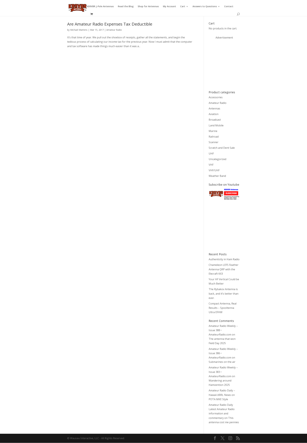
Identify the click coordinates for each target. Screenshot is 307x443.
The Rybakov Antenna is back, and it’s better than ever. (223, 293)
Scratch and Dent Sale (222, 148)
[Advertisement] (233, 65)
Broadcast (215, 119)
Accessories (216, 97)
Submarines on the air (222, 362)
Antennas (214, 108)
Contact (228, 6)
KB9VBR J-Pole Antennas (100, 6)
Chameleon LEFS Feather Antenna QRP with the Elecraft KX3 (223, 269)
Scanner (213, 142)
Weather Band (217, 176)
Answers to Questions (205, 6)
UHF (211, 153)
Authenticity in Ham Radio (224, 259)
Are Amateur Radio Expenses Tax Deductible (109, 24)
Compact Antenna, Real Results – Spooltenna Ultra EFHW (222, 308)
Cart (182, 6)
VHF (211, 164)
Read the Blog (126, 6)
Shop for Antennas (148, 6)
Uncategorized (217, 159)
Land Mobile (216, 125)
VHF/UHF (214, 170)
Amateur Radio (114, 29)
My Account (169, 6)
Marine (213, 131)
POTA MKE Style (218, 399)
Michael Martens (78, 29)
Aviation (213, 114)
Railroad (214, 136)
